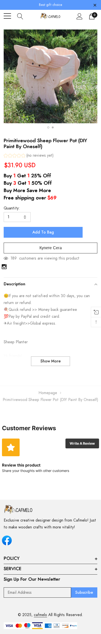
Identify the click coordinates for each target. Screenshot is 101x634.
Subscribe (84, 592)
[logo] (51, 16)
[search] (20, 16)
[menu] (7, 16)
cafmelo (40, 615)
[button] (29, 156)
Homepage (47, 393)
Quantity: (12, 208)
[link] (4, 266)
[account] (79, 16)
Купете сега (50, 248)
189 (14, 258)
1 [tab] (48, 127)
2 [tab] (53, 127)
